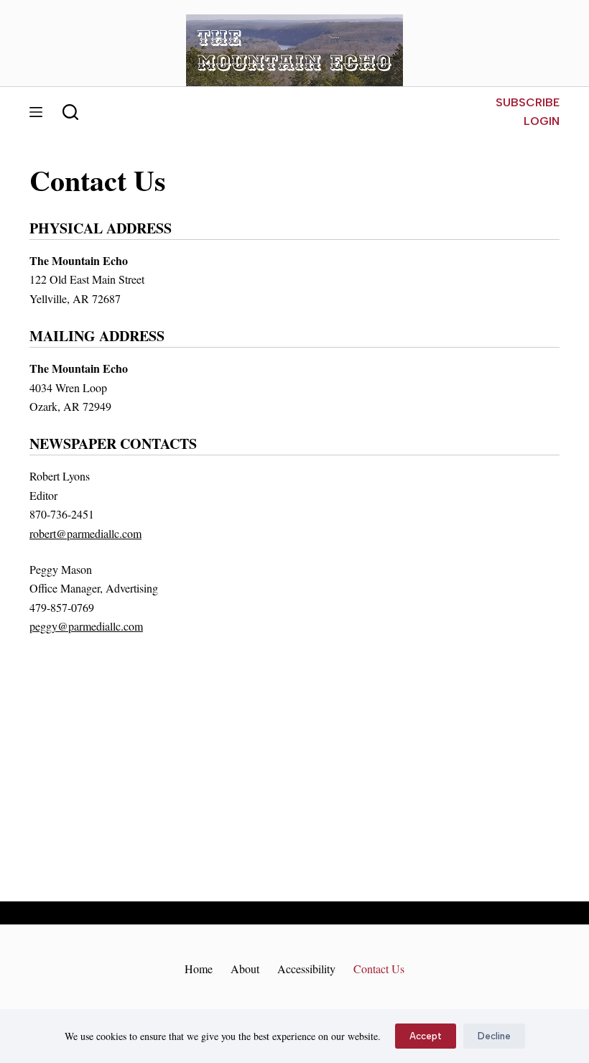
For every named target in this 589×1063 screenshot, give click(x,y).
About (245, 969)
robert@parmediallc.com (85, 533)
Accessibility (306, 969)
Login (542, 121)
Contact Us (378, 969)
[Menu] (35, 112)
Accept (425, 1036)
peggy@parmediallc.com (86, 625)
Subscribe (528, 102)
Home (199, 969)
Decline (494, 1036)
